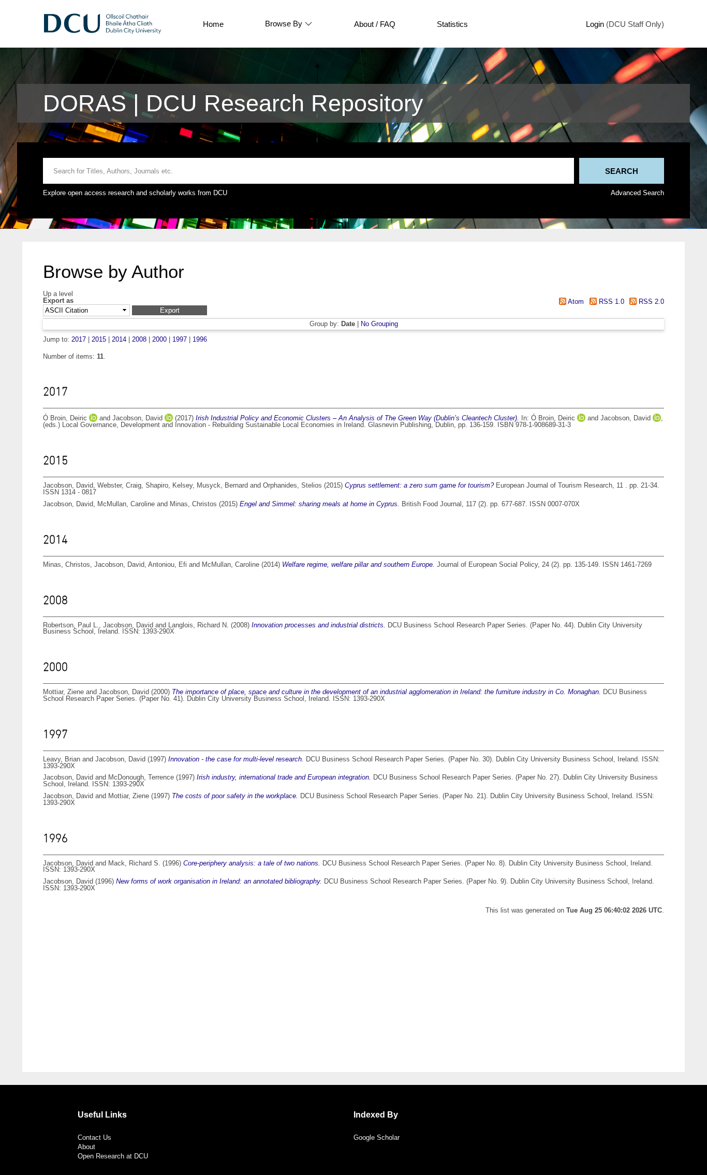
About (86, 1147)
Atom (575, 301)
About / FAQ (374, 24)
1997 (179, 339)
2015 (99, 339)
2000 (159, 339)
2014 (119, 339)
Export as (58, 301)
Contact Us (94, 1137)
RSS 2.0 (650, 301)
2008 (139, 339)
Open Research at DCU (113, 1156)
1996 (200, 339)
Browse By (283, 24)
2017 (78, 339)
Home (213, 24)
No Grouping (379, 324)
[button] (169, 310)
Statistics (452, 24)
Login (595, 24)
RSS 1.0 (610, 301)
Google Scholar (377, 1137)
